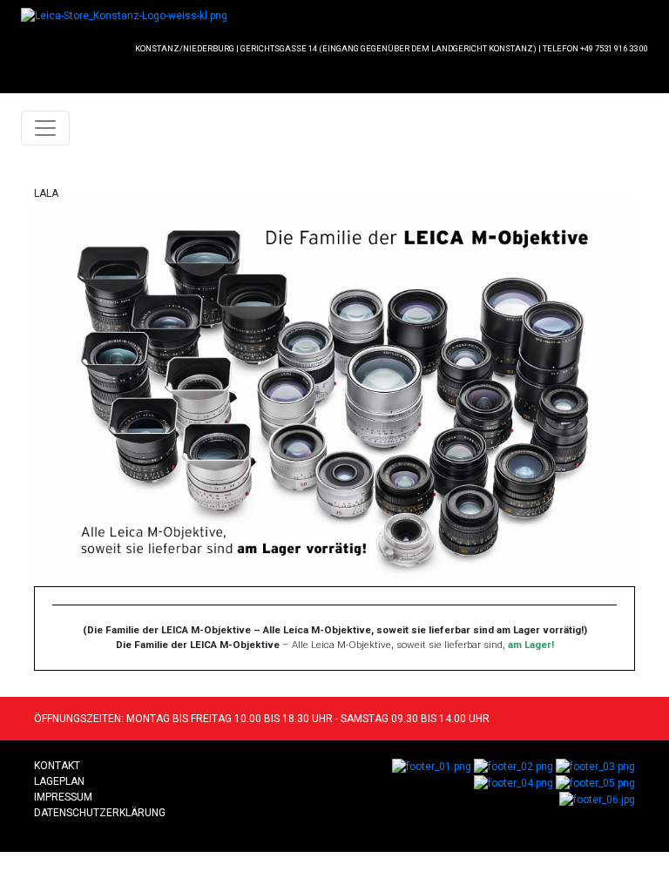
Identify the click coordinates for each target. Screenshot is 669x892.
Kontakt (57, 766)
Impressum (63, 797)
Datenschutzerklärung (100, 813)
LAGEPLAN (59, 781)
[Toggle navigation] (45, 128)
